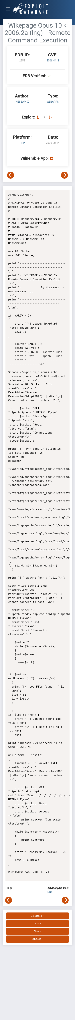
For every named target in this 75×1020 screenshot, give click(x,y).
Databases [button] (36, 916)
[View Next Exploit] (64, 175)
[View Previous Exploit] (10, 175)
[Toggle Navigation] (9, 8)
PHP (22, 142)
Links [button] (37, 923)
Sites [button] (37, 931)
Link (50, 891)
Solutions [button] (37, 939)
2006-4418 (53, 60)
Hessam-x (22, 101)
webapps (53, 101)
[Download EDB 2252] (39, 117)
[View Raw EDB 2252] (50, 117)
